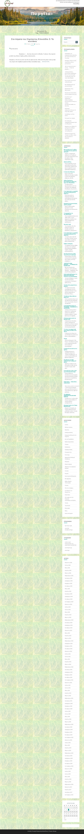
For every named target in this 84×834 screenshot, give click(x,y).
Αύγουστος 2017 (68, 787)
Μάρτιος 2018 (68, 781)
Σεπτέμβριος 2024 (69, 601)
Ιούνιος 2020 (67, 714)
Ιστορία (66, 470)
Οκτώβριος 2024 (68, 599)
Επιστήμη (67, 454)
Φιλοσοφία (67, 508)
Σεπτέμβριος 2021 (69, 680)
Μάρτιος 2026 (68, 573)
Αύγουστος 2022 (68, 651)
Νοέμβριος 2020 (68, 706)
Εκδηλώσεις (67, 447)
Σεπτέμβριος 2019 (69, 737)
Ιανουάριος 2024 (68, 622)
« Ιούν (65, 819)
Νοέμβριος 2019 (68, 732)
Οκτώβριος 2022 (68, 648)
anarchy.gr (67, 550)
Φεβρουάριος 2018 (69, 784)
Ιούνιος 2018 (67, 774)
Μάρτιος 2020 (68, 721)
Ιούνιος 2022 (67, 656)
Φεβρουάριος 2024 (69, 620)
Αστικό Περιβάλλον (69, 439)
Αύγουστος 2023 (68, 630)
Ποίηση (66, 485)
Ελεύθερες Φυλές (68, 449)
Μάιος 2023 (67, 633)
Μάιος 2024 (67, 612)
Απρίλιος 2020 (68, 719)
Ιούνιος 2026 (67, 565)
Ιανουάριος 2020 (68, 727)
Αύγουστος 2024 (68, 604)
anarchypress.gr (68, 547)
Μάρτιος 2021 (68, 695)
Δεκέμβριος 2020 (69, 703)
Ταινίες (66, 503)
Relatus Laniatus (68, 427)
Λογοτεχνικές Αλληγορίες (70, 476)
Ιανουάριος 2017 (68, 792)
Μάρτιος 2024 (68, 617)
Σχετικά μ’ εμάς (68, 525)
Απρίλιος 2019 (68, 747)
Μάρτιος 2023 (68, 638)
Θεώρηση (67, 461)
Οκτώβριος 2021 (68, 677)
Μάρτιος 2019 (68, 750)
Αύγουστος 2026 (68, 562)
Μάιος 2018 (67, 776)
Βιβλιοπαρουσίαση (69, 441)
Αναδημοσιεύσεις (69, 432)
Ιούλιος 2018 (67, 771)
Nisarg (54, 831)
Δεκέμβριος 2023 (69, 625)
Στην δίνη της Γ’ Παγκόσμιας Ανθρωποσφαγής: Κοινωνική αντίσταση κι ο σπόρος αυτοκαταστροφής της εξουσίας (71, 101)
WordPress (45, 831)
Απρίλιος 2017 (68, 789)
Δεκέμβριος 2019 (69, 729)
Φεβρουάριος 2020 (69, 724)
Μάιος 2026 (67, 567)
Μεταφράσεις (68, 478)
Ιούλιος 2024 (67, 607)
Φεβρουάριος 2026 (69, 575)
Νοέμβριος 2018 (68, 760)
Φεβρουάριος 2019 (69, 753)
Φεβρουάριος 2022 (69, 667)
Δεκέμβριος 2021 (69, 672)
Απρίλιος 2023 (68, 635)
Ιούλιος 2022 (67, 654)
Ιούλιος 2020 (67, 711)
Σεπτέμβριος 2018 (69, 766)
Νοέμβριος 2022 (68, 646)
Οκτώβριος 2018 (68, 763)
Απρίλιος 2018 (68, 779)
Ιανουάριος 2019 (68, 755)
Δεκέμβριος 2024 (69, 596)
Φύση (66, 510)
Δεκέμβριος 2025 (69, 580)
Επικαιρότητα (68, 452)
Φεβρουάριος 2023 (69, 641)
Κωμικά (66, 473)
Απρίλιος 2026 (68, 570)
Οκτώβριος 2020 (68, 708)
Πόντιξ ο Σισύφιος (69, 488)
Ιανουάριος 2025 (68, 593)
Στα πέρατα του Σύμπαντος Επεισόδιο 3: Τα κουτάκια (32, 40)
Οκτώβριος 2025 (68, 586)
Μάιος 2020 (67, 716)
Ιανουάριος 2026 (68, 578)
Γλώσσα (66, 444)
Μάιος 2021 (67, 690)
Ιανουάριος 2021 (68, 701)
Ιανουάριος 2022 (68, 669)
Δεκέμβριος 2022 (69, 643)
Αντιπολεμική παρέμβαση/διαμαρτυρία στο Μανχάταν (71, 122)
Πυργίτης (37, 44)
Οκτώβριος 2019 (68, 734)
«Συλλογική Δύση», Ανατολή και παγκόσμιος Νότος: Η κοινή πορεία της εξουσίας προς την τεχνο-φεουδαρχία (70, 74)
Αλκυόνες (67, 429)
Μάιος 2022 (67, 659)
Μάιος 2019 (67, 745)
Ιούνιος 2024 (67, 609)
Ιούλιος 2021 (67, 685)
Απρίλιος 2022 (68, 661)
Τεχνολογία (67, 505)
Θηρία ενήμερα (68, 464)
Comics (66, 424)
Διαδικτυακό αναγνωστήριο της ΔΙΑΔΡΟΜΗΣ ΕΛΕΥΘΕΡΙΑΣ (70, 543)
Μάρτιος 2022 (68, 664)
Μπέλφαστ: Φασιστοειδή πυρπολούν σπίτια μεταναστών (70, 62)
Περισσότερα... (46, 61)
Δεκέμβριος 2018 (69, 758)
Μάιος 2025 (67, 588)
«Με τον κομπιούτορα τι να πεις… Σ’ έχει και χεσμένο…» (70, 68)
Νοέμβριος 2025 (68, 583)
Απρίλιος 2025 (68, 591)
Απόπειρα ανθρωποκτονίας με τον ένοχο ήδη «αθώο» (70, 110)
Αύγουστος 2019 (68, 740)
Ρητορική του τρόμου (70, 118)
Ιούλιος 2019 (67, 742)
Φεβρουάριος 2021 (69, 698)
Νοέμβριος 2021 (68, 674)
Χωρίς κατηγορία (69, 513)
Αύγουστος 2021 (68, 682)
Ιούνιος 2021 (67, 687)
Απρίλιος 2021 (68, 693)
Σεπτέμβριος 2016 (69, 794)
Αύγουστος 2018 (68, 768)
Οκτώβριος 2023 (68, 627)
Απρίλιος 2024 (68, 614)
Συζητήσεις (67, 494)
